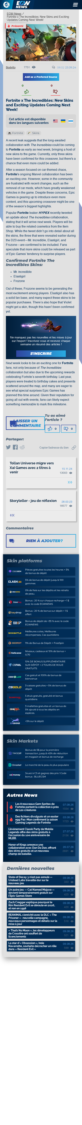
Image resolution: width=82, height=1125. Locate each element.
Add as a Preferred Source (41, 76)
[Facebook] (15, 447)
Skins (35, 133)
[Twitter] (8, 447)
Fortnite (17, 133)
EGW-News (14, 13)
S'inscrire (41, 353)
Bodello (10, 67)
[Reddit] (22, 447)
